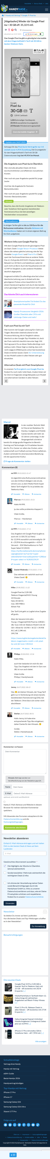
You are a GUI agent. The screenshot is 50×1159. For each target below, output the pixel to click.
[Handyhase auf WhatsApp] (15, 1125)
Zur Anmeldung (38, 926)
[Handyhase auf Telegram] (10, 1125)
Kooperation (24, 1140)
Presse (45, 1137)
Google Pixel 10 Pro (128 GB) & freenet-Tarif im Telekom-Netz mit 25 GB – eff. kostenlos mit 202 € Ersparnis (29, 987)
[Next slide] (44, 381)
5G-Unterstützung (36, 352)
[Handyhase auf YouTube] (33, 1125)
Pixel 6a (33, 15)
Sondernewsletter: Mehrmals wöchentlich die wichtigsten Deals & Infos (26, 874)
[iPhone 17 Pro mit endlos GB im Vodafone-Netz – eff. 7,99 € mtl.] (8, 1034)
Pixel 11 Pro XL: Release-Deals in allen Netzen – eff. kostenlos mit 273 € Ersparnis (30, 1009)
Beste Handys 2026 (12, 1078)
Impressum (25, 1134)
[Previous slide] (6, 381)
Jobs (46, 3)
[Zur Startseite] (3, 15)
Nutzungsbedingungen (13, 822)
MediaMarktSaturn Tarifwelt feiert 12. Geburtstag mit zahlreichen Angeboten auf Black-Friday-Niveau (30, 998)
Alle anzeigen (40, 1041)
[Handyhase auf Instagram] (28, 1125)
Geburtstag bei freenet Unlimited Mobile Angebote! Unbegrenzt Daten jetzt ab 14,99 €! (30, 1021)
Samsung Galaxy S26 (12, 1102)
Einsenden (10, 903)
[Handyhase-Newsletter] (5, 1125)
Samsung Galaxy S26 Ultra (15, 1106)
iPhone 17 (8, 1097)
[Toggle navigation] (46, 9)
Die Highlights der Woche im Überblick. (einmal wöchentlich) (24, 867)
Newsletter (27, 3)
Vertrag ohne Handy (12, 1064)
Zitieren (27, 494)
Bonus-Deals (38, 3)
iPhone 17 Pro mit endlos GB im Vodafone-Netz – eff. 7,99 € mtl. (28, 1032)
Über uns (16, 1134)
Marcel (7, 422)
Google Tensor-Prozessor (27, 248)
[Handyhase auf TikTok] (38, 1125)
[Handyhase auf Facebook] (24, 1125)
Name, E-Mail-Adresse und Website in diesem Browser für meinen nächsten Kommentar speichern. (23, 807)
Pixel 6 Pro (32, 254)
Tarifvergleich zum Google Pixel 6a (29, 369)
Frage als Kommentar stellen (18, 461)
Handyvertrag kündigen (13, 1083)
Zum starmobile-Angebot (24, 132)
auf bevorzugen (31, 34)
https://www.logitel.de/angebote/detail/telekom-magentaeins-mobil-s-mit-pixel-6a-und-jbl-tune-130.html (28, 641)
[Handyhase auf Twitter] (19, 1125)
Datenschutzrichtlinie (34, 897)
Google (24, 15)
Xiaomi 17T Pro (10, 1111)
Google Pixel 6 (18, 254)
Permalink (17, 494)
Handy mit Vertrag (13, 15)
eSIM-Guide (9, 1073)
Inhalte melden (29, 1137)
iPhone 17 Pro (10, 1092)
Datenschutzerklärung (13, 819)
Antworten (37, 494)
